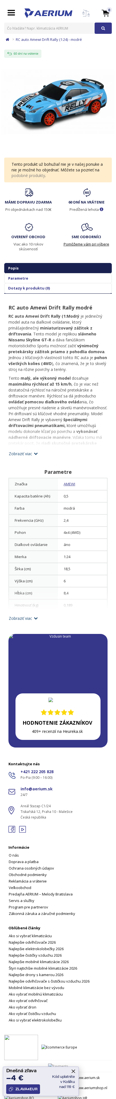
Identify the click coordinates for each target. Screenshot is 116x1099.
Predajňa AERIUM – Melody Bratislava (41, 894)
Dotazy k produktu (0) (29, 288)
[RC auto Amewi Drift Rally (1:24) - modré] (58, 101)
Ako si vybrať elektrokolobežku (35, 1020)
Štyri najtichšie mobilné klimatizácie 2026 (43, 968)
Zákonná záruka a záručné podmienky (42, 913)
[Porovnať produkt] (86, 16)
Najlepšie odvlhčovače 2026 (32, 942)
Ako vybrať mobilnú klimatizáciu (36, 994)
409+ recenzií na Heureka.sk (57, 731)
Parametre (18, 278)
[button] (105, 13)
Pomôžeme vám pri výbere (86, 244)
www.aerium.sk (88, 1077)
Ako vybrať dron (22, 1007)
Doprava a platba (24, 861)
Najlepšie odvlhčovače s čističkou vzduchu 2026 (49, 981)
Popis (13, 268)
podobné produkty (28, 175)
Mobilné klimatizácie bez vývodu (36, 987)
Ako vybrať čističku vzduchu (32, 1013)
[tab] (58, 877)
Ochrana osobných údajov (31, 868)
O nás (14, 855)
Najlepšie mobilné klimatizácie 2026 (39, 961)
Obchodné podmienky (28, 874)
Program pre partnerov (28, 907)
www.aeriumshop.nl (91, 1087)
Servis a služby (21, 900)
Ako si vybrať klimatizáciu (30, 935)
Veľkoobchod (20, 887)
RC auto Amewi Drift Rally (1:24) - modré (49, 39)
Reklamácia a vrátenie (28, 881)
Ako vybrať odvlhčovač (28, 1000)
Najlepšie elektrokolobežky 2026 (36, 948)
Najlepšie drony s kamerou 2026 (36, 974)
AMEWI (69, 484)
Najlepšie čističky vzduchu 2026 (35, 955)
